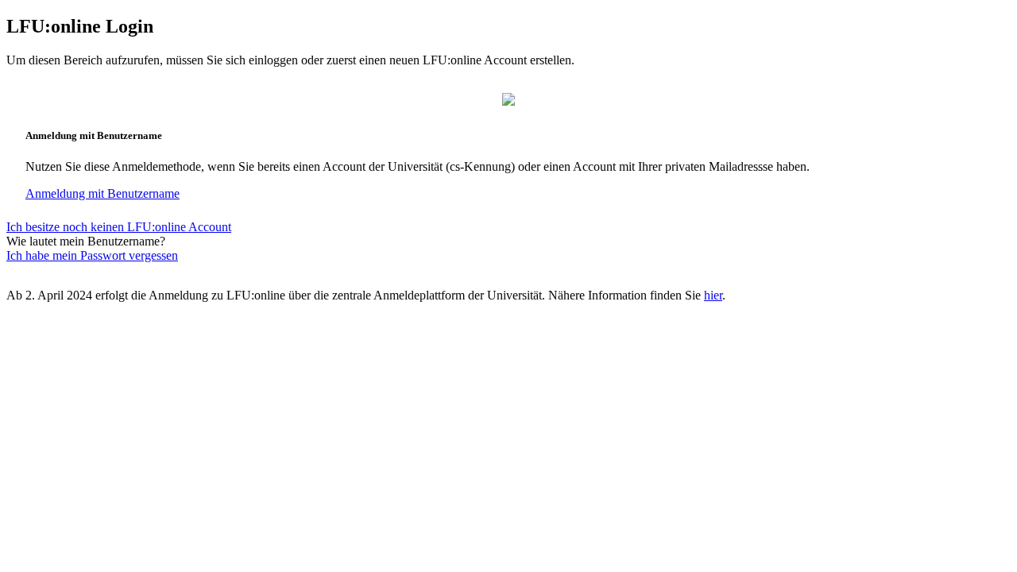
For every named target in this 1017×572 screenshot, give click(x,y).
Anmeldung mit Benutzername (102, 193)
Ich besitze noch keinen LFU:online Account (118, 227)
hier (713, 295)
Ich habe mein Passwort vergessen (92, 255)
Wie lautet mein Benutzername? (85, 241)
